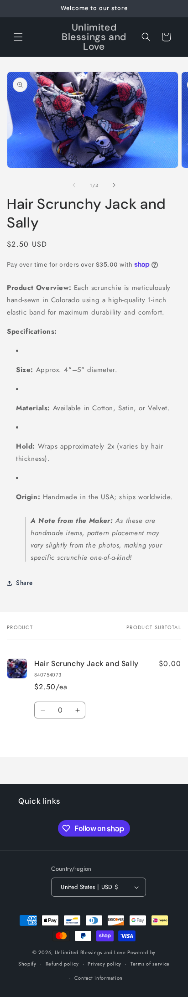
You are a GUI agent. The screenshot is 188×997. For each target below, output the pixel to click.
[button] (18, 37)
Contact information (98, 978)
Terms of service (150, 963)
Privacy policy (104, 963)
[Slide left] (74, 185)
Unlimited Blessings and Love (90, 952)
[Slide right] (114, 185)
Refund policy (62, 963)
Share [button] (24, 582)
